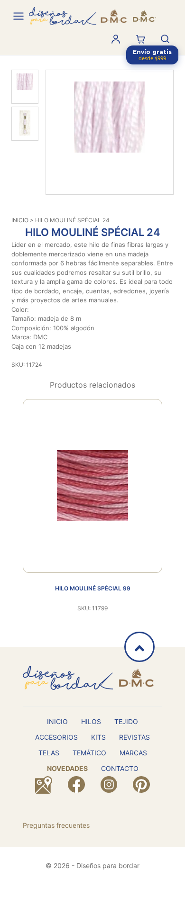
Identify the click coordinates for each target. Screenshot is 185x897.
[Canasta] (140, 38)
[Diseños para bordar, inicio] (92, 16)
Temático (89, 753)
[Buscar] (165, 38)
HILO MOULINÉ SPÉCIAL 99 (92, 588)
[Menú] (18, 16)
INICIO (19, 220)
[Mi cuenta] (115, 38)
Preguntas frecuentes (56, 825)
